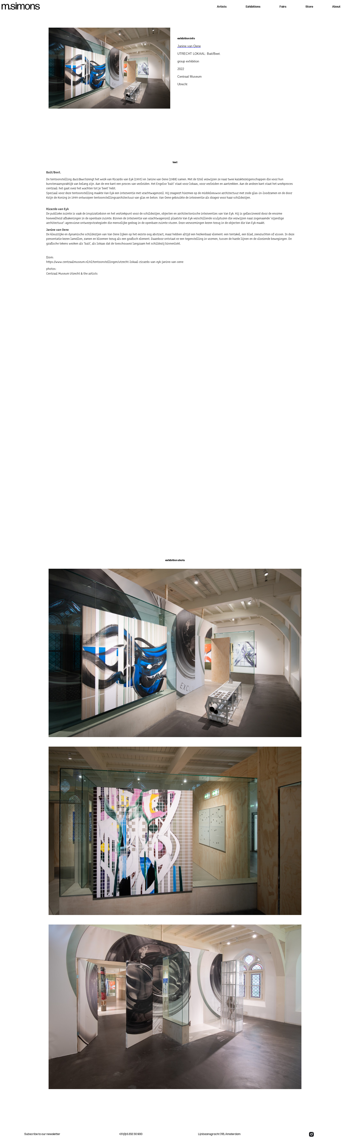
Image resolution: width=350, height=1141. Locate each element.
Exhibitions (253, 7)
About (336, 7)
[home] (21, 6)
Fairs (283, 7)
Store (309, 7)
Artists (222, 7)
